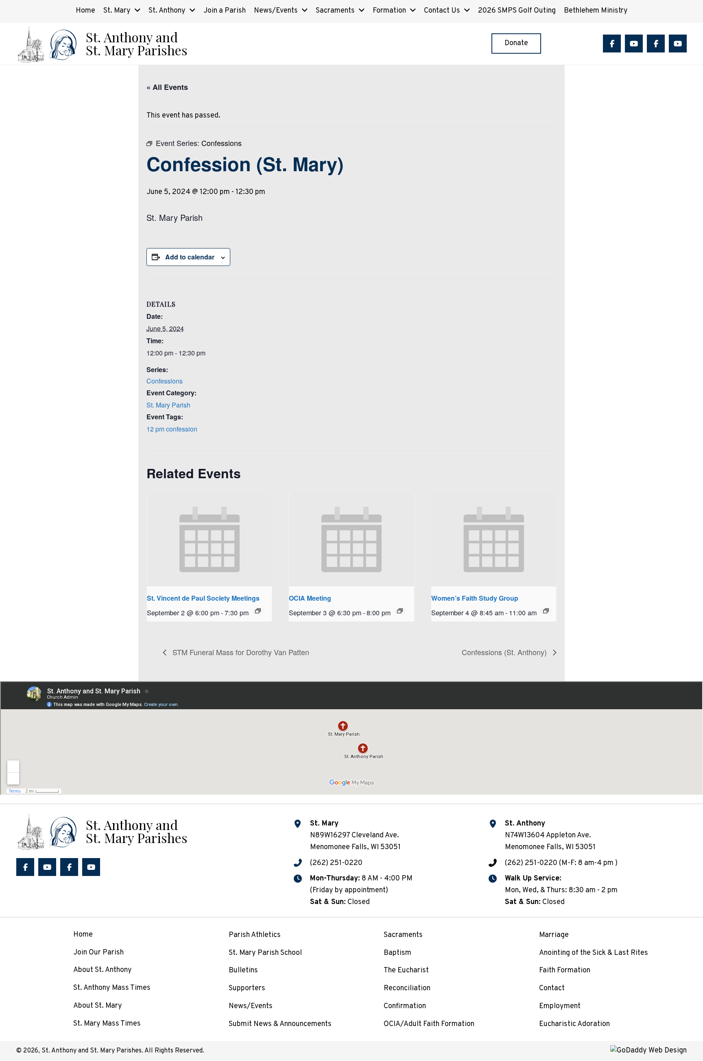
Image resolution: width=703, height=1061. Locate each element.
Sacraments (403, 935)
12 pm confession (171, 429)
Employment (560, 1006)
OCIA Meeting (310, 598)
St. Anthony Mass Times (112, 988)
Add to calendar (189, 256)
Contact (552, 988)
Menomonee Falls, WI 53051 (550, 847)
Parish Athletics (255, 935)
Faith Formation (564, 970)
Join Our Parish (98, 952)
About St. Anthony (102, 970)
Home (83, 934)
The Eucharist (406, 970)
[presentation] (209, 539)
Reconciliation (407, 988)
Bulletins (243, 970)
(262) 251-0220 (336, 863)
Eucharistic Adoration (574, 1024)
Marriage (554, 935)
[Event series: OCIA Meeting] (400, 610)
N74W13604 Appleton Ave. (548, 835)
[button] (612, 43)
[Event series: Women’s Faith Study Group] (546, 610)
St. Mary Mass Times (107, 1023)
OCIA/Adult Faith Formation (429, 1024)
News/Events (251, 1006)
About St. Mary (97, 1006)
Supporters (247, 988)
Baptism (397, 953)
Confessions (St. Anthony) (505, 652)
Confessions (164, 381)
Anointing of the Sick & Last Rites (593, 953)
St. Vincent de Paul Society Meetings (203, 598)
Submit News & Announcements (280, 1024)
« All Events (167, 87)
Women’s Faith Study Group (474, 598)
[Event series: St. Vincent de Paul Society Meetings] (258, 610)
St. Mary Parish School (265, 953)
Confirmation (405, 1006)
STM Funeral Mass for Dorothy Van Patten (239, 652)
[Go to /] (101, 44)
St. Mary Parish (168, 405)
